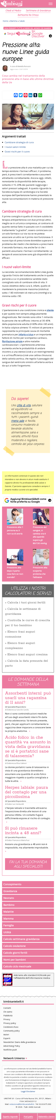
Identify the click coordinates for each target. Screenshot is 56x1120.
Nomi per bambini (14, 959)
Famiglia (8, 925)
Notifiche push (10, 1049)
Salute (22, 21)
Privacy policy (9, 1023)
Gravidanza (10, 891)
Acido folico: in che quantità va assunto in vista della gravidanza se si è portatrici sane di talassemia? (28, 747)
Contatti (7, 1008)
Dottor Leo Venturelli (15, 804)
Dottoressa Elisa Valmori (17, 763)
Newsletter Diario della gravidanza (19, 1042)
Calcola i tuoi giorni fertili (26, 602)
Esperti (6, 1038)
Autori (6, 1034)
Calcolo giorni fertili (15, 952)
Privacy (6, 1019)
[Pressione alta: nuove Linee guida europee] (28, 117)
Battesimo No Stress (28, 15)
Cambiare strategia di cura (19, 142)
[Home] (20, 4)
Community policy (11, 1030)
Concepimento (12, 884)
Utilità (7, 932)
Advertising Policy (11, 1045)
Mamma (13, 21)
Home (5, 21)
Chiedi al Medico (13, 10)
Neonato (8, 898)
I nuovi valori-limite (15, 146)
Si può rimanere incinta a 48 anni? (23, 831)
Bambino (8, 904)
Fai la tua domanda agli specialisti (28, 864)
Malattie (8, 911)
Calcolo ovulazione (14, 946)
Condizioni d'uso (10, 1026)
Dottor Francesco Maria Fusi (18, 840)
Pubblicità (7, 1015)
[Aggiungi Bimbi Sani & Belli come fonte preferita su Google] (28, 500)
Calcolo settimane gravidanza (21, 939)
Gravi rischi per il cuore (17, 151)
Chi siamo (7, 1011)
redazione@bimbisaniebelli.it (21, 1104)
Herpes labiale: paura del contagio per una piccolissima (26, 792)
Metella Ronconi (24, 66)
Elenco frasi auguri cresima (27, 654)
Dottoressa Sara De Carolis (18, 709)
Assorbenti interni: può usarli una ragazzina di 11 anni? (28, 698)
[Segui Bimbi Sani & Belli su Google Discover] (28, 32)
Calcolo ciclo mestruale (17, 966)
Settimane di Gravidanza (38, 10)
